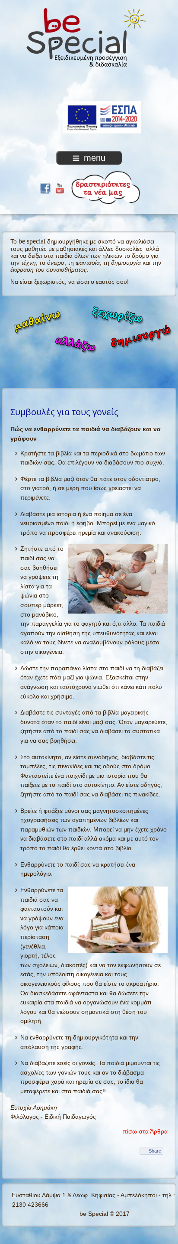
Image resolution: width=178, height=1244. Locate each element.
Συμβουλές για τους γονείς (64, 412)
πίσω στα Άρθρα (145, 1131)
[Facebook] (45, 187)
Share (155, 1150)
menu (94, 157)
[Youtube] (59, 187)
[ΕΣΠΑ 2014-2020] (89, 87)
